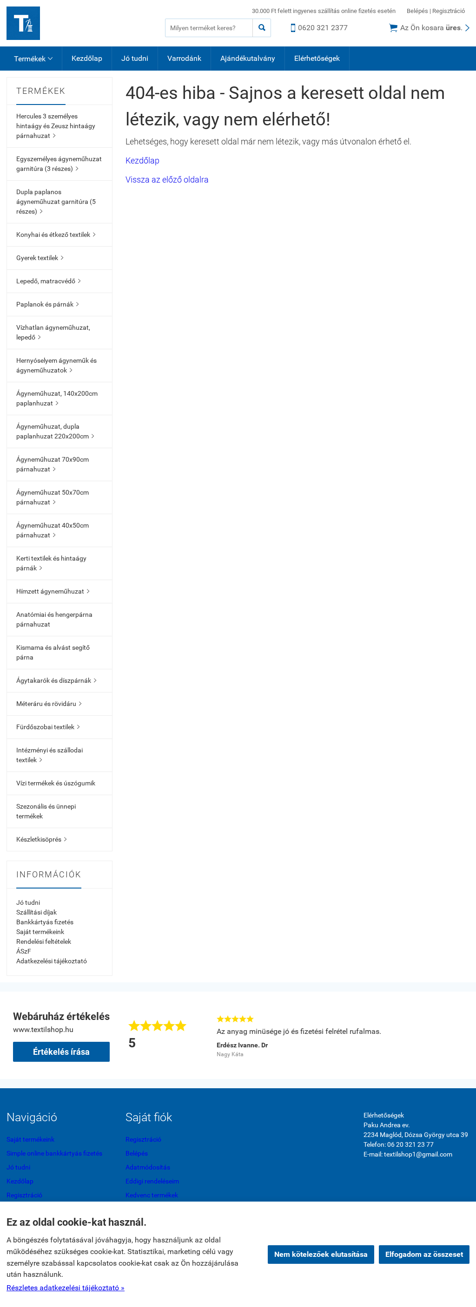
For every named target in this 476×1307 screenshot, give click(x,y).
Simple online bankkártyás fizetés (54, 1153)
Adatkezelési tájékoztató (51, 961)
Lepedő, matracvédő (48, 281)
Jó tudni (134, 58)
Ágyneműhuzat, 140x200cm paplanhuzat (57, 398)
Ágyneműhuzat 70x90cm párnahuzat (52, 464)
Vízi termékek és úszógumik (55, 783)
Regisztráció (448, 10)
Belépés (417, 10)
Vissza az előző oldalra (167, 179)
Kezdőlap (87, 58)
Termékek (33, 58)
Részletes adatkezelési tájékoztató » (66, 1287)
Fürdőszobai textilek (47, 727)
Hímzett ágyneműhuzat (52, 591)
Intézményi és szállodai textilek (49, 755)
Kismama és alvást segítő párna (53, 652)
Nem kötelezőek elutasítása (321, 1254)
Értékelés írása (61, 1052)
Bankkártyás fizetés (44, 922)
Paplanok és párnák (47, 304)
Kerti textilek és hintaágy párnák (51, 563)
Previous (201, 1035)
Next (458, 1035)
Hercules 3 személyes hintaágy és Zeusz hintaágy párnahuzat (55, 125)
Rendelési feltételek (43, 941)
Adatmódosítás (148, 1167)
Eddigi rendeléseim (152, 1181)
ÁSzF (23, 951)
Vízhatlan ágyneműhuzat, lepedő (53, 332)
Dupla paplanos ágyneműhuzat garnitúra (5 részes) (56, 201)
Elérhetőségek (317, 58)
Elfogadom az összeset (424, 1254)
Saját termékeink (40, 931)
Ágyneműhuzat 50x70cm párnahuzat (52, 497)
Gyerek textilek (39, 257)
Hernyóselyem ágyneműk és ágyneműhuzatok (56, 365)
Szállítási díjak (36, 912)
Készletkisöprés (41, 839)
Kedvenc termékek (152, 1195)
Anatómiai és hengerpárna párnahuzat (54, 619)
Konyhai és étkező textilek (55, 234)
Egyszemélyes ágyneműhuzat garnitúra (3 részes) (59, 163)
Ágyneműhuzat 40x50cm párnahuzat (52, 530)
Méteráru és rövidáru (48, 703)
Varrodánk (184, 58)
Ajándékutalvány (247, 58)
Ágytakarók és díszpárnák (56, 680)
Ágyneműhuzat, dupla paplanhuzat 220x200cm (55, 431)
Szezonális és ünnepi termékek (46, 811)
